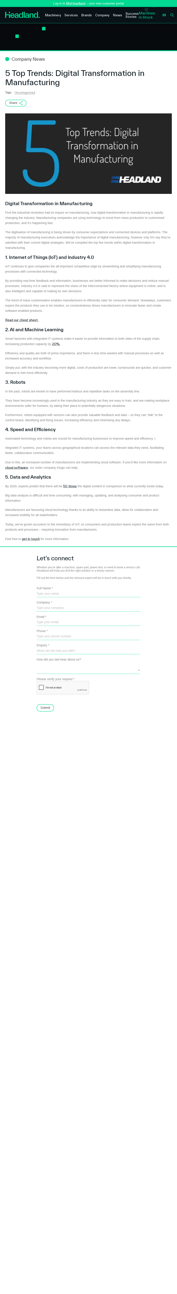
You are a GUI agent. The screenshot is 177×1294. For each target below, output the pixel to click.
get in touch (31, 539)
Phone (42, 631)
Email (41, 617)
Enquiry (43, 645)
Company (44, 602)
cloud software (16, 467)
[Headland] (22, 15)
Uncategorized (25, 92)
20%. (56, 344)
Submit (45, 707)
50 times (70, 486)
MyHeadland (75, 3)
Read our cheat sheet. (21, 320)
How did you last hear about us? (59, 659)
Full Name (45, 588)
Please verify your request (56, 679)
